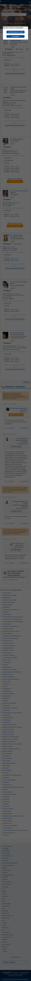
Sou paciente (15, 36)
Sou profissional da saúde (15, 32)
